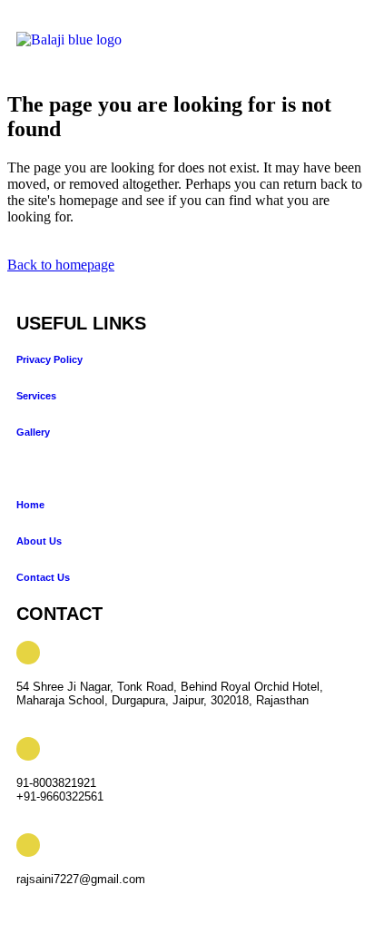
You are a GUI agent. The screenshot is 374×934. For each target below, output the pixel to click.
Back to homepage (60, 264)
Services (36, 395)
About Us (39, 541)
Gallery (33, 432)
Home (30, 504)
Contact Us (43, 577)
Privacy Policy (49, 359)
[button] (308, 48)
